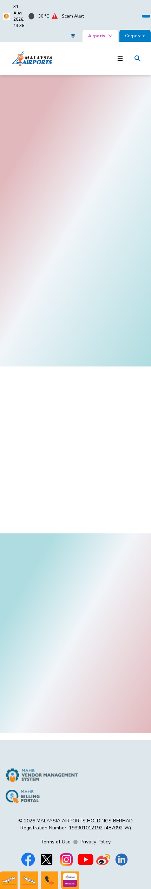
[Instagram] (66, 860)
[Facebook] (28, 860)
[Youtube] (85, 860)
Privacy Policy (95, 842)
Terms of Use (56, 842)
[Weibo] (103, 860)
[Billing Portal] (42, 796)
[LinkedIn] (121, 860)
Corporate (135, 36)
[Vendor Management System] (42, 775)
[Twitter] (46, 860)
